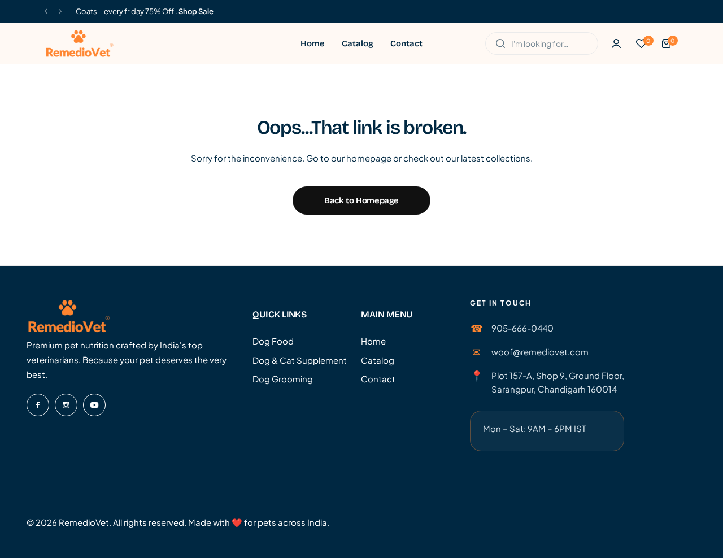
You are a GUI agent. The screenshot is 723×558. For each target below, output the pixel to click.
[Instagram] (66, 405)
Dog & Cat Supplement (299, 360)
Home (373, 340)
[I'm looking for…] (500, 43)
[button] (46, 11)
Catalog (377, 360)
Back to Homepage (361, 200)
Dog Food (273, 340)
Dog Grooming (282, 378)
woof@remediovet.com (540, 351)
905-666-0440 (522, 327)
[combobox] (541, 43)
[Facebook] (38, 405)
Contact (378, 378)
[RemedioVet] (80, 43)
